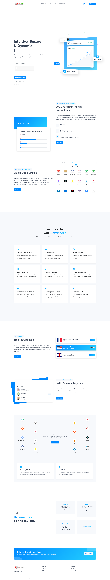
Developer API (73, 570)
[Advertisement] (55, 16)
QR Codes (44, 568)
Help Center (72, 568)
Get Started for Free (20, 77)
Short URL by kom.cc (22, 578)
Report (93, 578)
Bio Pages (44, 570)
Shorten (57, 63)
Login (85, 3)
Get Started (92, 3)
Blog (55, 3)
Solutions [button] (42, 3)
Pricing (49, 3)
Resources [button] (61, 3)
